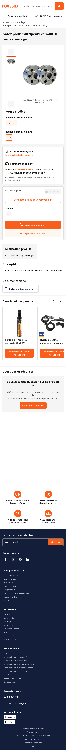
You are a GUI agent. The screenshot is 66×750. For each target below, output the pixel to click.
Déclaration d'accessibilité (33, 743)
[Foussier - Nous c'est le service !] (10, 6)
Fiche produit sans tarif (22, 288)
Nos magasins (8, 622)
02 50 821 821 (11, 696)
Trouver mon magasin (16, 703)
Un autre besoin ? (10, 675)
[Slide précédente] (53, 301)
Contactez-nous (9, 682)
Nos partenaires (9, 618)
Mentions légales (33, 732)
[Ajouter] (29, 213)
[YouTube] (20, 559)
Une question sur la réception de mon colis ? (19, 668)
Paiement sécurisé (10, 639)
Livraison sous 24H (10, 586)
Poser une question (33, 405)
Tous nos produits (18, 16)
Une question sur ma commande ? (16, 661)
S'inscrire (55, 542)
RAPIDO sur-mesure (51, 16)
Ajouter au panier (35, 224)
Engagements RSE (10, 590)
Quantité (9, 208)
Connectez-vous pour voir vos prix (33, 199)
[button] (40, 78)
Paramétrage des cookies (33, 739)
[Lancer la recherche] (59, 6)
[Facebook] (5, 559)
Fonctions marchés (10, 597)
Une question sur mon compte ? (15, 657)
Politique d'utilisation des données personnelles (33, 736)
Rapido (6, 600)
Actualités (7, 614)
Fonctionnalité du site (11, 636)
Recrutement (8, 583)
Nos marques (8, 625)
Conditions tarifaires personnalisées (16, 593)
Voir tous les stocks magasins (19, 155)
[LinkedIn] (28, 559)
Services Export (9, 632)
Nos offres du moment (11, 629)
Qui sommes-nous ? (11, 575)
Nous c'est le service (10, 579)
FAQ (5, 653)
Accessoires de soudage (13, 22)
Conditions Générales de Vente (33, 728)
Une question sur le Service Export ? (16, 671)
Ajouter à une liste (35, 233)
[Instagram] (13, 559)
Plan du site (33, 746)
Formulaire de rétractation (13, 678)
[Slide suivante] (60, 301)
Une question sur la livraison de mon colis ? (19, 664)
